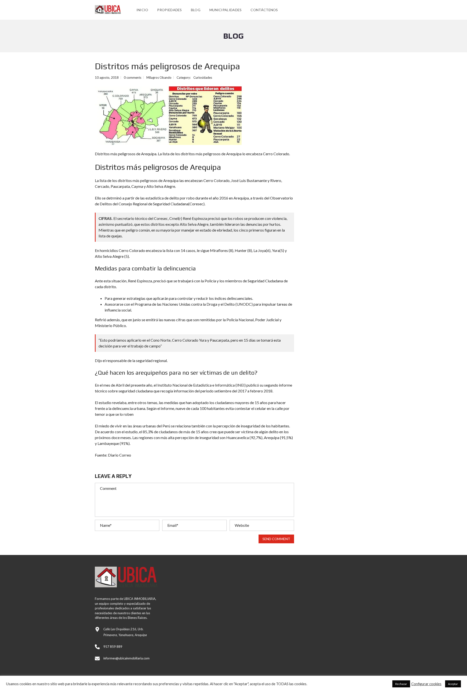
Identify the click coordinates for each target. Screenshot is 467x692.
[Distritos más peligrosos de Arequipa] (168, 115)
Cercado (102, 186)
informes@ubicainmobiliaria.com (126, 658)
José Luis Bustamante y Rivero (256, 180)
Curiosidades (202, 77)
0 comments (132, 77)
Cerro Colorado (216, 180)
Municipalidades (225, 10)
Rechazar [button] (401, 683)
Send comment (276, 539)
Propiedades (169, 10)
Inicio (142, 10)
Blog (195, 10)
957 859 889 (112, 647)
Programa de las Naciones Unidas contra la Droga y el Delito (185, 304)
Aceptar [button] (453, 683)
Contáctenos (264, 10)
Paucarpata (120, 186)
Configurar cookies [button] (426, 684)
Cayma (137, 186)
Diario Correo (119, 455)
